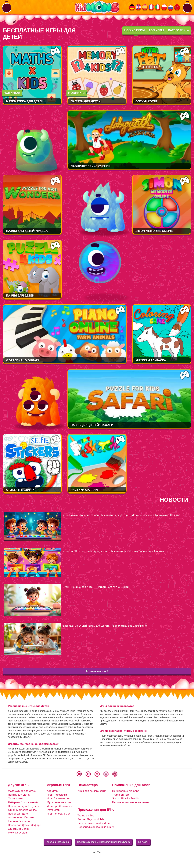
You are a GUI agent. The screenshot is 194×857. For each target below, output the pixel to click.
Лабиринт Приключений (90, 166)
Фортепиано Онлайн (23, 360)
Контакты (143, 842)
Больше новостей (97, 671)
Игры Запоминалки (58, 798)
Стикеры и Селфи (20, 489)
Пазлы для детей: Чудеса (27, 230)
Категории (177, 30)
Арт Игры (52, 790)
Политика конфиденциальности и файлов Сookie (104, 842)
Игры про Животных (59, 806)
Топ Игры (156, 30)
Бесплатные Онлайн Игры (93, 823)
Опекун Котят (146, 101)
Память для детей (86, 101)
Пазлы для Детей (20, 295)
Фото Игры (53, 809)
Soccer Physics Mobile (125, 798)
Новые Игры (134, 30)
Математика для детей (24, 101)
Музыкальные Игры (59, 802)
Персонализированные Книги (130, 802)
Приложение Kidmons (125, 790)
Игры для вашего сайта (91, 790)
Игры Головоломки (58, 813)
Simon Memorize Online (154, 230)
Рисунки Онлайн (84, 489)
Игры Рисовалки (57, 794)
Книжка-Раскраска (150, 360)
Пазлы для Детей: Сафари (92, 425)
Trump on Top (120, 794)
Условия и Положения (58, 842)
